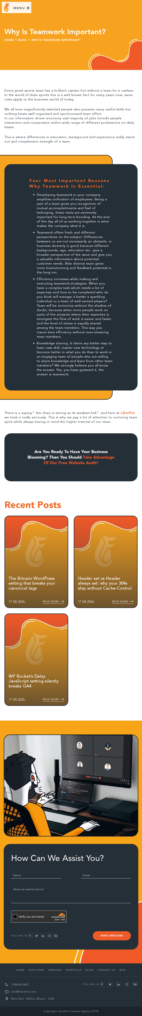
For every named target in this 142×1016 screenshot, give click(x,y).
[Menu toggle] (19, 8)
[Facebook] (30, 935)
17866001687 (20, 984)
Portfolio (74, 970)
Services (55, 970)
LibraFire (128, 413)
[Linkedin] (43, 935)
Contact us (106, 970)
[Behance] (56, 935)
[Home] (7, 10)
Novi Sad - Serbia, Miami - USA (32, 998)
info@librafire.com (23, 991)
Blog (22, 40)
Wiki (122, 970)
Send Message (111, 935)
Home (9, 40)
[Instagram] (49, 935)
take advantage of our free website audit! (79, 460)
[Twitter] (36, 935)
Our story (36, 970)
